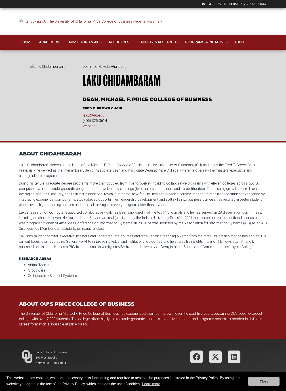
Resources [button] (119, 42)
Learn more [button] (151, 384)
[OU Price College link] (234, 356)
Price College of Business (52, 352)
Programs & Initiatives (206, 42)
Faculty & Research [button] (157, 42)
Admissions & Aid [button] (84, 42)
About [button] (240, 42)
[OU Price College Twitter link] (215, 356)
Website (89, 126)
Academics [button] (49, 42)
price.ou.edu (78, 324)
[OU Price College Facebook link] (197, 356)
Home (27, 42)
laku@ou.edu (93, 115)
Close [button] (264, 381)
